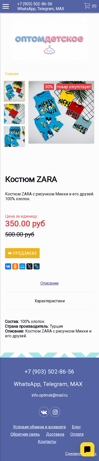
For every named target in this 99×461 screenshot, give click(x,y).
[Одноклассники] (15, 266)
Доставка (55, 434)
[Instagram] (55, 412)
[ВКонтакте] (8, 266)
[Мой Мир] (22, 266)
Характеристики (50, 301)
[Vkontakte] (44, 412)
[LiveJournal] (37, 266)
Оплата (77, 434)
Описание (49, 283)
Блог (76, 427)
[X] (29, 266)
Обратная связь (25, 434)
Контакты (47, 441)
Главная (12, 74)
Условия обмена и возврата (39, 427)
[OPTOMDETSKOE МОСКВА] (49, 58)
